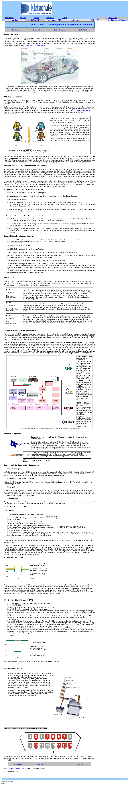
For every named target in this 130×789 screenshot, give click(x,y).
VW (9, 768)
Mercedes (17, 768)
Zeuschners (112, 18)
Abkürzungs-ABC (54, 20)
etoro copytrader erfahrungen (35, 45)
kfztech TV (95, 20)
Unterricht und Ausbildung (115, 20)
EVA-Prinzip (80, 764)
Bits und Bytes (39, 764)
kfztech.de (14, 20)
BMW (12, 768)
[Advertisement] (111, 50)
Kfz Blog (23, 18)
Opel (22, 768)
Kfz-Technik (35, 20)
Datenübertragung (18, 764)
